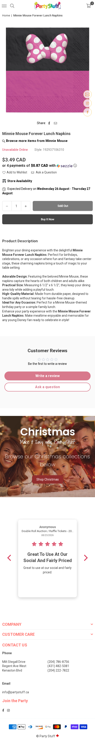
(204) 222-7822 (58, 670)
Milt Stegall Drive (13, 662)
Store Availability (19, 181)
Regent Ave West (14, 666)
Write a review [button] (47, 376)
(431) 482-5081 (58, 666)
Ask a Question (46, 172)
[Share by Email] (55, 123)
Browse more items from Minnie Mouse (36, 141)
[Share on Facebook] (49, 123)
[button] (88, 6)
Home (6, 15)
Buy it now (47, 219)
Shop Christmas (47, 479)
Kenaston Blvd (12, 670)
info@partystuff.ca (15, 692)
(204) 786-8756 (58, 662)
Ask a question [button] (47, 387)
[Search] (12, 5)
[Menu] (4, 5)
